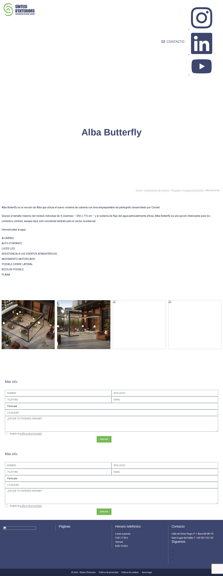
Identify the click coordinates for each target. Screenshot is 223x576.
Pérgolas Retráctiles (193, 190)
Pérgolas (176, 190)
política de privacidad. (31, 433)
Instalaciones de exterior (156, 190)
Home (139, 190)
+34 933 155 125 (204, 538)
